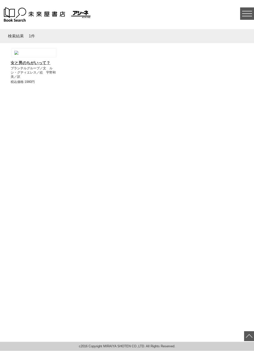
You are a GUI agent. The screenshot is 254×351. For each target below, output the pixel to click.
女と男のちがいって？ (30, 63)
